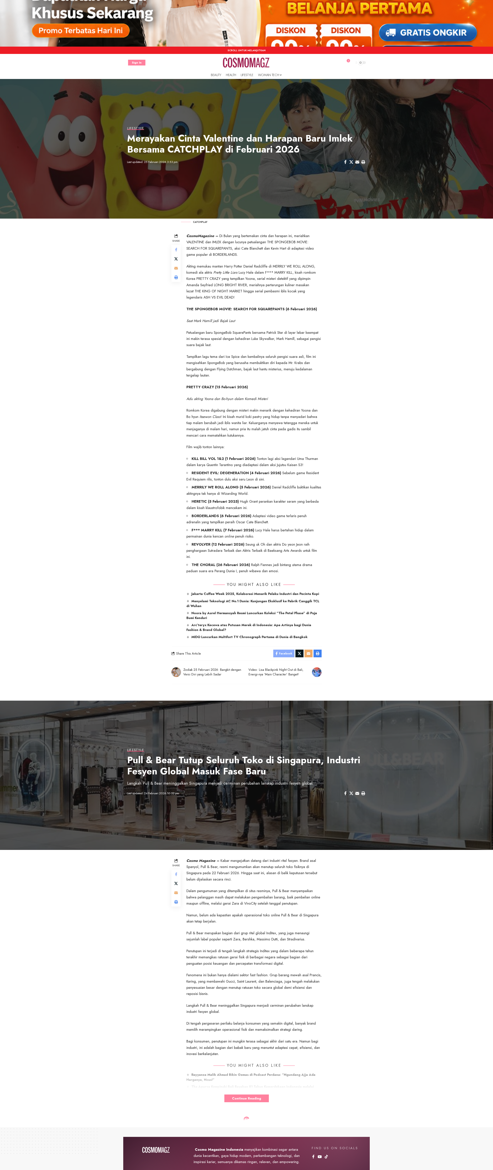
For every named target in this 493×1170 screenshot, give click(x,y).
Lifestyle (135, 128)
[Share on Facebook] (345, 162)
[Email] (357, 162)
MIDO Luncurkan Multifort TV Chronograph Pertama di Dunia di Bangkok (249, 637)
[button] (136, 62)
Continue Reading (246, 1098)
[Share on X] (351, 162)
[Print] (363, 162)
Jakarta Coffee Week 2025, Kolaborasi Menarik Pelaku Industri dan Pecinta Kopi (255, 593)
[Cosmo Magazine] (246, 62)
